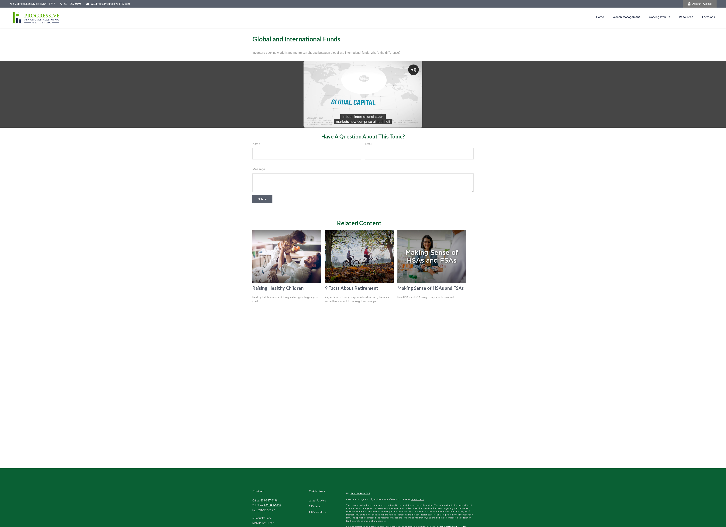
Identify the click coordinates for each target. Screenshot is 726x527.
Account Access (702, 3)
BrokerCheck (417, 499)
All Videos (314, 506)
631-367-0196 (72, 3)
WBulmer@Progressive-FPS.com (110, 3)
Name (256, 144)
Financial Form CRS (360, 493)
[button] (600, 17)
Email (368, 144)
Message (258, 169)
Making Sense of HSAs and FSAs (430, 288)
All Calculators (317, 512)
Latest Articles (317, 500)
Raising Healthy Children (278, 288)
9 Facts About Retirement (351, 288)
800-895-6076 (272, 505)
